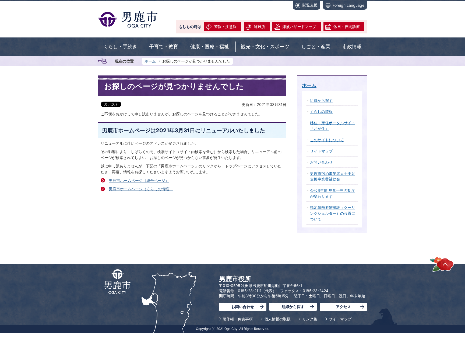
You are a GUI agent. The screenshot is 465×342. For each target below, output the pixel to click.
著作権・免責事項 (238, 319)
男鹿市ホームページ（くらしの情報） (141, 188)
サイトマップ (321, 151)
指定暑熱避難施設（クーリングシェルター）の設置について (332, 213)
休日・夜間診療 (346, 26)
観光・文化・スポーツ (265, 46)
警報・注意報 (225, 26)
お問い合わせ (321, 162)
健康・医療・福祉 (209, 46)
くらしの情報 (321, 111)
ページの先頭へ (441, 264)
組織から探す (321, 100)
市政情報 (352, 46)
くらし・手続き (120, 46)
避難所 (259, 26)
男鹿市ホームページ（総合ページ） (139, 180)
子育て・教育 (163, 46)
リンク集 (309, 319)
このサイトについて (327, 139)
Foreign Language (348, 5)
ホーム (150, 61)
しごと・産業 (315, 46)
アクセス (343, 306)
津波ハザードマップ (299, 26)
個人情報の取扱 (277, 319)
